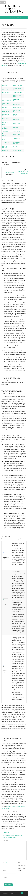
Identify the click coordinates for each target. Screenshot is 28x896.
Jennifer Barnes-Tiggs (17, 89)
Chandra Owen (17, 134)
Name (4, 863)
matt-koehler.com (9, 170)
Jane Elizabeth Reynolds (16, 142)
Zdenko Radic (16, 138)
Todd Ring (15, 147)
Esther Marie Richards (5, 146)
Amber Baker (5, 89)
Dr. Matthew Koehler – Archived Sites (13, 8)
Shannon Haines (17, 107)
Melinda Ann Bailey (17, 85)
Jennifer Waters (17, 150)
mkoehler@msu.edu (9, 172)
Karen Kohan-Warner (5, 119)
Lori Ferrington (16, 104)
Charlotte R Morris (17, 131)
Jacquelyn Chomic (17, 92)
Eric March (15, 127)
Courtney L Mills (6, 131)
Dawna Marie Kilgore (5, 115)
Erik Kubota (16, 119)
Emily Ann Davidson (7, 100)
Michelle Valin (5, 150)
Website (5, 877)
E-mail (4, 870)
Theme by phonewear (7, 893)
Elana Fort (4, 107)
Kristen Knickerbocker (16, 115)
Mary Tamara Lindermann (5, 127)
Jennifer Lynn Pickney (5, 138)
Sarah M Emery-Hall (6, 104)
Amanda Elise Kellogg (16, 111)
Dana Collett (5, 96)
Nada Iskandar (5, 111)
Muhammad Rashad (5, 134)
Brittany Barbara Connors (17, 96)
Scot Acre (4, 85)
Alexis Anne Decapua (16, 100)
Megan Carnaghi (6, 92)
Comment (5, 840)
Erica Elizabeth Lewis (5, 123)
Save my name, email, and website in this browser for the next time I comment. (22, 867)
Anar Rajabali (5, 142)
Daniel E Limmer (17, 123)
